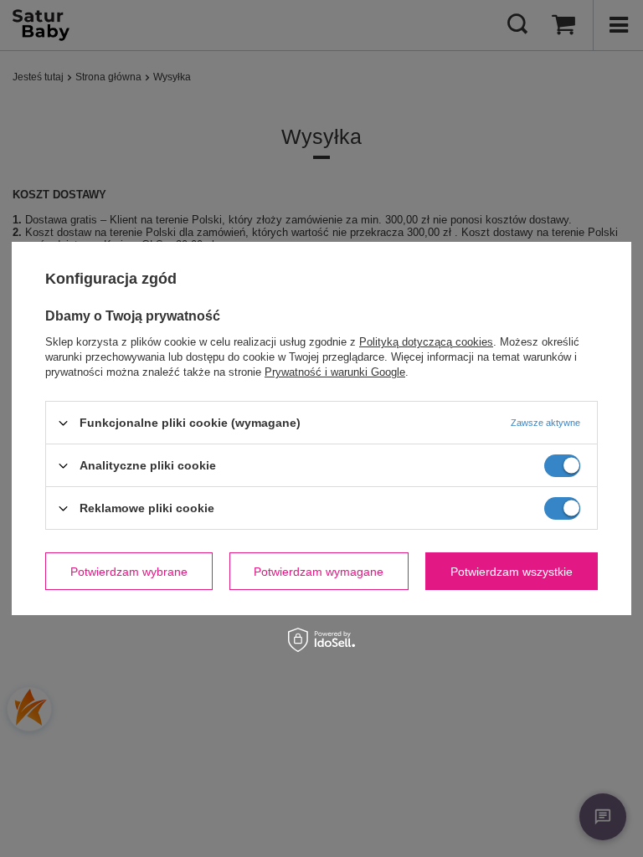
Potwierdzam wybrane (129, 570)
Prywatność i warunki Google (335, 372)
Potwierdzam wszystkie (511, 570)
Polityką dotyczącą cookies (426, 342)
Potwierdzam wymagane (318, 570)
